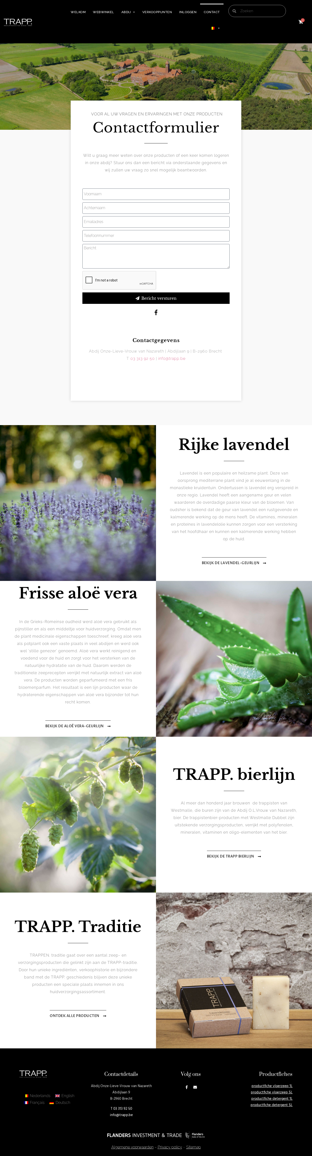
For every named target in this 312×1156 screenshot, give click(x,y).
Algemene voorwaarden (132, 1147)
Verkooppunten (157, 12)
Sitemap (193, 1147)
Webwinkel (103, 12)
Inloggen (187, 12)
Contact (212, 12)
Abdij (126, 12)
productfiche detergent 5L (271, 1105)
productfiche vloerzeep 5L (271, 1092)
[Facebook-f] (186, 1087)
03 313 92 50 (142, 358)
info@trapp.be (171, 358)
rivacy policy (170, 1147)
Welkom (78, 12)
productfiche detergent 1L (271, 1099)
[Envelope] (195, 1087)
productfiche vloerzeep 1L (272, 1086)
